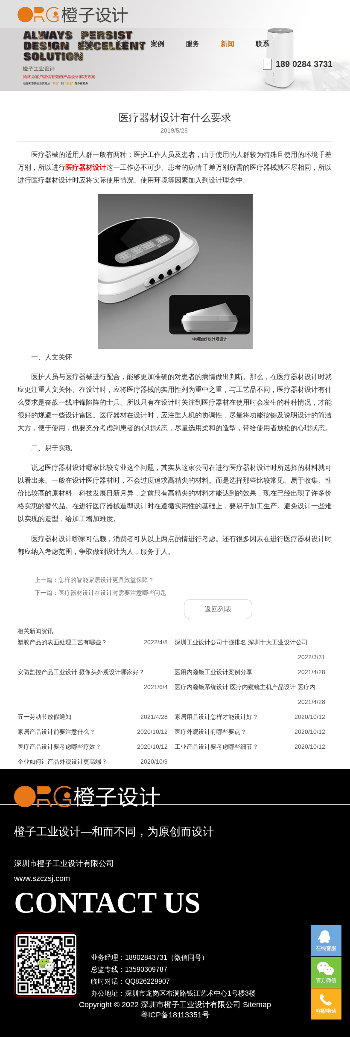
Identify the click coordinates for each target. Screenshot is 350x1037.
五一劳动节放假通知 (44, 716)
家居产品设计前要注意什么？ (56, 731)
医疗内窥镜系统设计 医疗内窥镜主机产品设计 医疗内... (248, 687)
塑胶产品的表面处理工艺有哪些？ (62, 642)
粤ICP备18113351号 (175, 1015)
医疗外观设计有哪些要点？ (210, 731)
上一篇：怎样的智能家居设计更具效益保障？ (94, 579)
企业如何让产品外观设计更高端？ (62, 761)
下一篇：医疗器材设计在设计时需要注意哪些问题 (100, 592)
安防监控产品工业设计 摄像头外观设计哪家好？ (81, 672)
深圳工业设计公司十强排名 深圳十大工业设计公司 (241, 642)
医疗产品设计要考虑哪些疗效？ (59, 746)
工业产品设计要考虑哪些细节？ (216, 746)
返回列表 (218, 609)
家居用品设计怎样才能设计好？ (216, 716)
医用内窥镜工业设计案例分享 (213, 672)
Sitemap (257, 1004)
